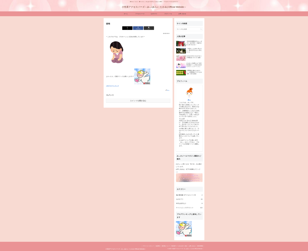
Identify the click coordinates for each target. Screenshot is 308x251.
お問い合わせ (192, 246)
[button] (149, 28)
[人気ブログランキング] (142, 76)
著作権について (166, 246)
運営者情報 (200, 246)
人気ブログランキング (112, 85)
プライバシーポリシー (148, 246)
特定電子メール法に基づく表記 (179, 246)
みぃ (189, 100)
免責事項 (158, 246)
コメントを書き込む (138, 101)
